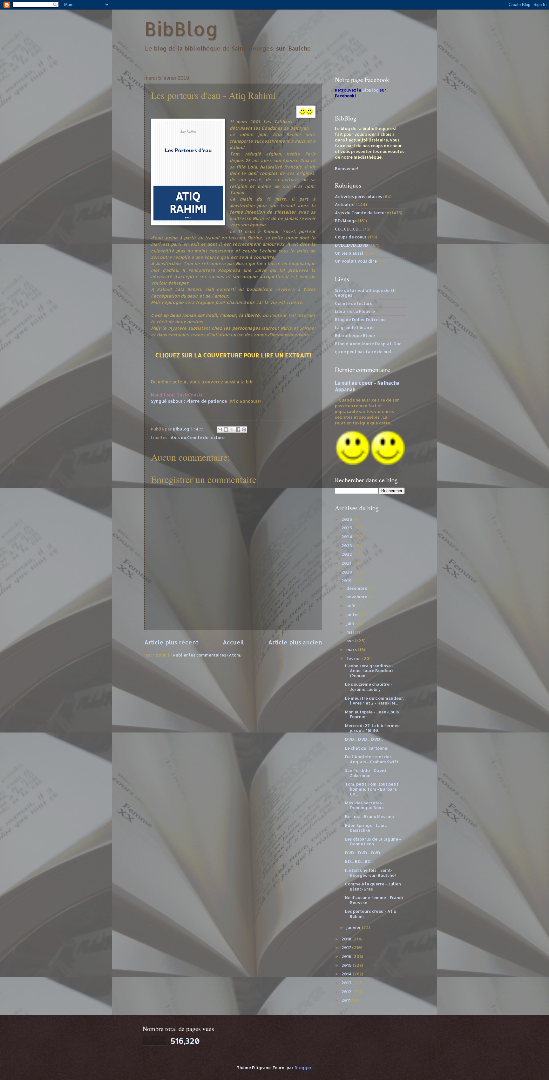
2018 (347, 938)
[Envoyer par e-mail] (220, 429)
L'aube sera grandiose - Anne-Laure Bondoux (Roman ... (369, 670)
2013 (347, 982)
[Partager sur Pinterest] (244, 429)
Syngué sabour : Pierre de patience (189, 401)
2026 (347, 519)
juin (350, 623)
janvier (354, 927)
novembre (357, 596)
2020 (347, 571)
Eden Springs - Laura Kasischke (366, 828)
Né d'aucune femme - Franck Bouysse (374, 900)
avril (351, 640)
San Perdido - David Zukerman (365, 773)
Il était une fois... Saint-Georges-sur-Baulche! (370, 872)
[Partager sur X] (232, 429)
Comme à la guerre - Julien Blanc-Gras (373, 886)
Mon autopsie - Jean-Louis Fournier (372, 714)
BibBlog (181, 29)
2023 (347, 545)
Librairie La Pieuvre (355, 311)
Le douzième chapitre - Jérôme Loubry (368, 686)
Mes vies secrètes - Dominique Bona (365, 805)
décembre (357, 588)
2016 (347, 956)
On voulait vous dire (356, 261)
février (354, 658)
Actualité (345, 204)
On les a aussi (349, 253)
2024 (347, 536)
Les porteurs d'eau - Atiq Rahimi (370, 913)
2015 (347, 965)
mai (350, 632)
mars (352, 649)
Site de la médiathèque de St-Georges (365, 293)
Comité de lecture (353, 303)
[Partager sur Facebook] (238, 429)
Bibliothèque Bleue (355, 335)
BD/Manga (346, 220)
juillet (353, 614)
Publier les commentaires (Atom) (207, 654)
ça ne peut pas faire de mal (363, 351)
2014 (347, 973)
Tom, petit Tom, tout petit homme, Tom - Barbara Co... (371, 788)
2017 (347, 947)
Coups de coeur (351, 236)
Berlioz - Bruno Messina (369, 816)
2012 (347, 991)
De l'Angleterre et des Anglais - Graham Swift (371, 759)
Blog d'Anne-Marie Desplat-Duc (368, 343)
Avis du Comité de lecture (198, 437)
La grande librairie (354, 327)
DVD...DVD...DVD (351, 245)
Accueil (233, 642)
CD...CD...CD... (348, 228)
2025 (347, 527)
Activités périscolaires (358, 196)
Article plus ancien (295, 642)
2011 (347, 1000)
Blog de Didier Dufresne (360, 319)
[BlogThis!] (226, 429)
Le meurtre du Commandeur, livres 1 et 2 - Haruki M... (374, 700)
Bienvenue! (346, 168)
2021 (347, 563)
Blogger (303, 1067)
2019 (347, 580)
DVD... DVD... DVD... (364, 739)
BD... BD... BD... (359, 861)
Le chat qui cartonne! (367, 748)
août (351, 605)
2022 (347, 554)
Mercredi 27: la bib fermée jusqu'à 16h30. (372, 728)
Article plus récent (171, 642)
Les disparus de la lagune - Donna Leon (373, 841)
